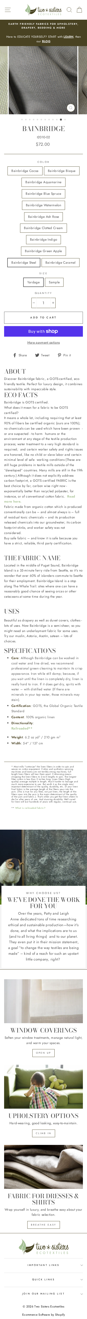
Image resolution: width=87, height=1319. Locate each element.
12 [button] (65, 120)
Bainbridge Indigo (43, 239)
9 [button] (53, 120)
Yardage (33, 282)
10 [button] (57, 120)
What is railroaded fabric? (30, 808)
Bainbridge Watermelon (43, 205)
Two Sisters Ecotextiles (49, 1306)
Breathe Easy (43, 1225)
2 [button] (26, 120)
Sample (54, 282)
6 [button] (42, 120)
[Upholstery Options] (43, 1087)
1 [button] (22, 120)
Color (43, 162)
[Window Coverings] (43, 1001)
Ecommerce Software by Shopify (43, 1315)
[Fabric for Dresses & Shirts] (43, 1167)
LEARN (68, 37)
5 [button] (38, 120)
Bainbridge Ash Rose (43, 216)
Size (43, 273)
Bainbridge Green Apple (43, 251)
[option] (43, 33)
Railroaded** (21, 728)
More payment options (43, 342)
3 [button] (30, 120)
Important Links (43, 1265)
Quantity (43, 293)
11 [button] (61, 120)
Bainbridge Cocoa (24, 170)
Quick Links (43, 1279)
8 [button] (49, 120)
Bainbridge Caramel (60, 262)
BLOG (46, 41)
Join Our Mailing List (43, 1293)
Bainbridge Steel (23, 262)
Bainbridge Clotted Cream (43, 227)
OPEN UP (43, 1053)
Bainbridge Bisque (62, 170)
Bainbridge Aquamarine (43, 182)
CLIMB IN (43, 1133)
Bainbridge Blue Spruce (43, 193)
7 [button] (45, 120)
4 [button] (34, 120)
